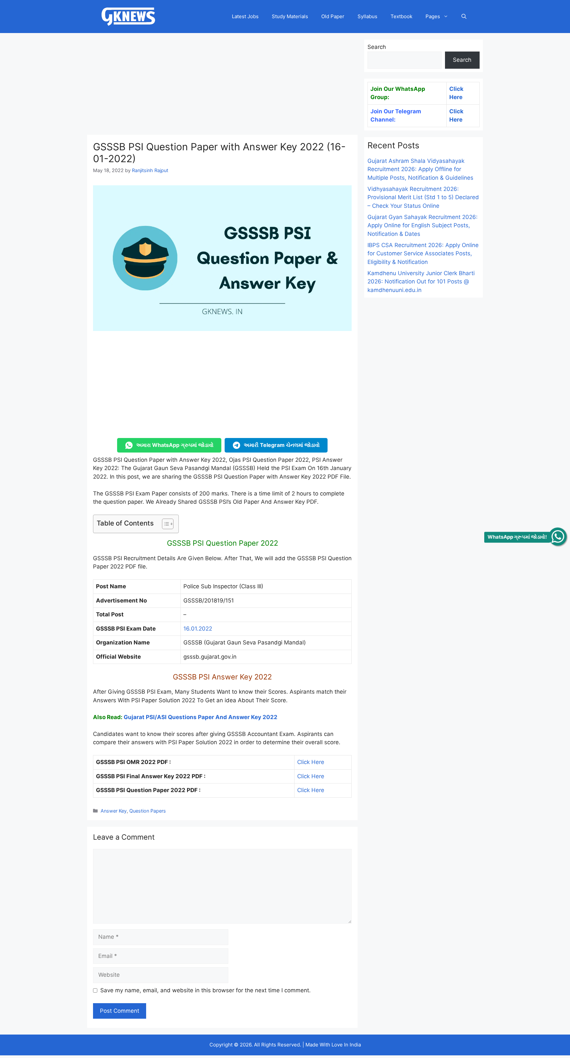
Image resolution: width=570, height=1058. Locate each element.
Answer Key (114, 811)
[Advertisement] (222, 86)
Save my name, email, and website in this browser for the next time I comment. (205, 990)
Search (376, 47)
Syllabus (367, 16)
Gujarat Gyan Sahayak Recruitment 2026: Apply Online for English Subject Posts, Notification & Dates (422, 225)
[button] (464, 16)
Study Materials (290, 16)
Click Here (310, 762)
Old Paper (332, 16)
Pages (433, 16)
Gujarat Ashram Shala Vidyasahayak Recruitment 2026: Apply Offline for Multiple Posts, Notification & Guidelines (420, 169)
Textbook (401, 16)
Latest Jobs (245, 16)
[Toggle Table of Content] (164, 523)
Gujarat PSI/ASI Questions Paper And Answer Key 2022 (200, 717)
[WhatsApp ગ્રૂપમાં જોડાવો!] (558, 536)
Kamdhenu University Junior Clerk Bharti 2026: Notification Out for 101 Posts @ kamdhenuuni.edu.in (421, 281)
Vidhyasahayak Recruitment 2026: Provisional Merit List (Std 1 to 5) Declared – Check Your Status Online (423, 197)
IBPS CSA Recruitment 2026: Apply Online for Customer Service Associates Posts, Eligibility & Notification (423, 253)
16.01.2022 (197, 628)
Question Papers (147, 811)
